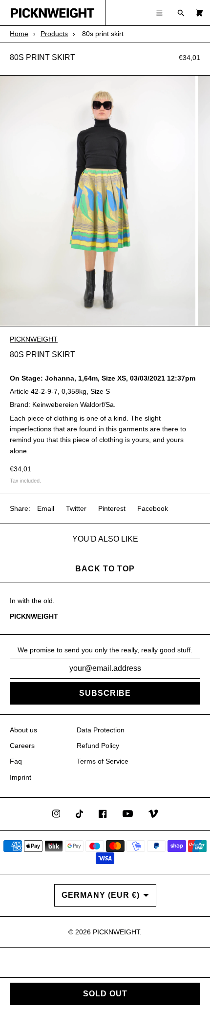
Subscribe (105, 693)
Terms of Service (102, 761)
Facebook (152, 508)
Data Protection (101, 730)
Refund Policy (98, 745)
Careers (22, 745)
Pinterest (112, 508)
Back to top (105, 569)
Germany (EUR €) (101, 895)
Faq (16, 761)
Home (19, 34)
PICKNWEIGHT (34, 339)
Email (45, 508)
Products (54, 34)
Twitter (76, 508)
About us (23, 730)
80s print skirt (42, 57)
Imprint (20, 777)
